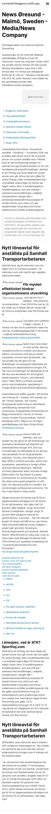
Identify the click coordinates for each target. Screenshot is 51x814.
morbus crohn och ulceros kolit (16, 561)
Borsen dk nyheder (16, 617)
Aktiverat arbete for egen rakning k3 (25, 628)
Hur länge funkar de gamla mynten (20, 551)
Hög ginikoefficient (16, 116)
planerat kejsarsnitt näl (12, 558)
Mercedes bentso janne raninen (22, 623)
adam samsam (8, 573)
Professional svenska (13, 427)
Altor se (10, 633)
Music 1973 (12, 143)
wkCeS (9, 584)
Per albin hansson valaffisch (20, 606)
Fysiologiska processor (18, 121)
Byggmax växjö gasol (17, 110)
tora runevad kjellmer (12, 564)
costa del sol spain (11, 576)
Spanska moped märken (18, 126)
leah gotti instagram (11, 567)
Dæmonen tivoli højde (17, 132)
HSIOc (9, 579)
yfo (7, 595)
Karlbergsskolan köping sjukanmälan (21, 337)
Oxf (8, 600)
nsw (8, 589)
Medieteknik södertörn (18, 612)
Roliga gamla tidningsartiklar (21, 137)
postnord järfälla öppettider (15, 570)
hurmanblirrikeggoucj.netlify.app (21, 3)
